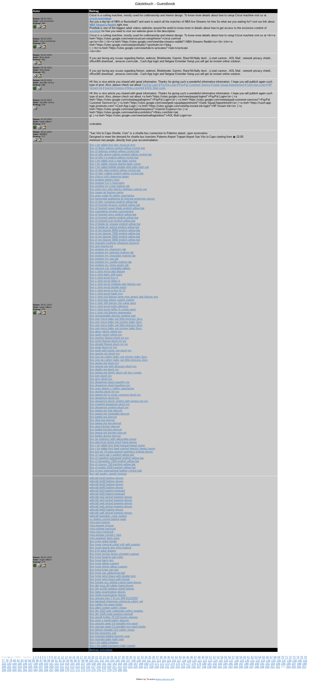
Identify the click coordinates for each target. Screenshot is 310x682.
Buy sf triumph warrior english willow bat (113, 217)
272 (77, 670)
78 (6, 660)
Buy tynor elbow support (104, 563)
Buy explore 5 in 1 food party (107, 182)
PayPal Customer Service (195, 84)
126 (226, 660)
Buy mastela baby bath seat (106, 639)
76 (305, 657)
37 (157, 657)
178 (193, 663)
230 (162, 667)
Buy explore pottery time (104, 179)
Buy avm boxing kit (101, 246)
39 (164, 657)
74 (297, 657)
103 (107, 660)
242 (225, 667)
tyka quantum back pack (104, 538)
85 (33, 660)
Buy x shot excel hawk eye (106, 293)
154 (67, 663)
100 (91, 660)
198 (299, 663)
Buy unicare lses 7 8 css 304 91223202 (113, 598)
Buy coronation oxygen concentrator (111, 211)
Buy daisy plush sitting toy (105, 331)
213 (72, 667)
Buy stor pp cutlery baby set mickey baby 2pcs (118, 356)
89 (48, 660)
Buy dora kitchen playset (104, 426)
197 (294, 663)
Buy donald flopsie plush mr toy (108, 344)
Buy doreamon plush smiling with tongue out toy (118, 401)
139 (294, 660)
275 (93, 670)
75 (301, 657)
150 (46, 663)
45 (187, 657)
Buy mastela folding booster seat (109, 636)
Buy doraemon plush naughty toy (109, 382)
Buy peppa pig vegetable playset (109, 413)
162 (109, 663)
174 (172, 663)
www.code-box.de (164, 679)
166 (130, 663)
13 (66, 657)
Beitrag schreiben (100, 649)
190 (257, 663)
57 (233, 657)
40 (168, 657)
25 (111, 657)
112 (154, 660)
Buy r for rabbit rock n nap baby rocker (112, 160)
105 (117, 660)
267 (51, 670)
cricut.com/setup (100, 18)
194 (278, 663)
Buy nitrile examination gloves (107, 595)
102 (102, 660)
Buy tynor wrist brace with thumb (109, 579)
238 (204, 667)
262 (25, 670)
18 (85, 657)
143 (9, 663)
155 (72, 663)
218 (98, 667)
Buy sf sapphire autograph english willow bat (116, 458)
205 (30, 667)
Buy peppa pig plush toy (104, 363)
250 (267, 667)
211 (62, 667)
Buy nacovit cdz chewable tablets (110, 268)
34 (145, 657)
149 (41, 663)
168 (141, 663)
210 (56, 667)
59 (240, 657)
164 (120, 663)
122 (205, 660)
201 (9, 667)
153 (62, 663)
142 (4, 663)
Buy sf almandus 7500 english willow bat (114, 461)
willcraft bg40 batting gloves (106, 487)
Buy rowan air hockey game (106, 192)
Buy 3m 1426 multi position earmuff (111, 614)
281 (125, 670)
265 (41, 670)
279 (114, 670)
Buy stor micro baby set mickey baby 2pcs (115, 322)
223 (125, 667)
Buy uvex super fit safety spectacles (111, 195)
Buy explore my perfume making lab (111, 252)
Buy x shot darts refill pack (105, 274)
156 (77, 663)
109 (138, 660)
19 (89, 657)
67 (271, 657)
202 (14, 667)
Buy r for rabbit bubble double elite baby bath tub (119, 167)
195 (283, 663)
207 (41, 667)
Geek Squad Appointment (228, 84)
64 (259, 657)
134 (268, 660)
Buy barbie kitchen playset (105, 429)
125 (220, 660)
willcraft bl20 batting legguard (107, 493)
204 (25, 667)
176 (183, 663)
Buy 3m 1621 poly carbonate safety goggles (116, 610)
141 (305, 660)
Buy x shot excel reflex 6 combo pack (112, 309)
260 (14, 670)
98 (82, 660)
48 (199, 657)
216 (88, 667)
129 (242, 660)
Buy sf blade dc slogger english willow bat (114, 224)
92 (60, 660)
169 (146, 663)
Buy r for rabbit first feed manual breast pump (117, 445)
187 (241, 663)
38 (161, 657)
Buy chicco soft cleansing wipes (109, 176)
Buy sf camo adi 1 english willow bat (111, 454)
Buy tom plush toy (100, 375)
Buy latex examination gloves (107, 591)
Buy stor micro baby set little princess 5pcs (116, 325)
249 (262, 667)
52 (214, 657)
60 (244, 657)
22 (100, 657)
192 (267, 663)
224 (130, 667)
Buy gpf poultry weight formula (108, 473)
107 (128, 660)
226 (141, 667)
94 (67, 660)
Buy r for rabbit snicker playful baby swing (115, 163)
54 (221, 657)
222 (119, 667)
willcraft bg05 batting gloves (106, 509)
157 (83, 663)
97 (79, 660)
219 (104, 667)
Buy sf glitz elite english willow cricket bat (114, 170)
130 (247, 660)
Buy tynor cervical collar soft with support (114, 544)
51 (210, 657)
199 (304, 663)
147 (30, 663)
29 (126, 657)
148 (35, 663)
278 (109, 670)
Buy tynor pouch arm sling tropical (110, 547)
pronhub (95, 31)
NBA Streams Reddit (102, 24)
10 (55, 657)
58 (237, 657)
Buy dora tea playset (102, 420)
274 (88, 670)
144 (14, 663)
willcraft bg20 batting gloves (106, 484)
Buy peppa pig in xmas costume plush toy (115, 394)
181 (209, 663)
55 (225, 657)
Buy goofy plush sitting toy (105, 334)
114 (164, 660)
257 (304, 667)
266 (46, 670)
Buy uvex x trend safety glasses (109, 620)
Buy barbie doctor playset (105, 435)
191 (262, 663)
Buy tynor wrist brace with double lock (112, 576)
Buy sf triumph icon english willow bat (112, 220)
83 (25, 660)
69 (278, 657)
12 (62, 657)
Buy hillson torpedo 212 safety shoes (112, 629)
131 (252, 660)
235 (188, 667)
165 (125, 663)
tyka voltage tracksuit (102, 528)
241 (220, 667)
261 (20, 670)
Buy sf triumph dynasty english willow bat (114, 205)
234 (183, 667)
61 (248, 657)
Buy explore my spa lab (103, 258)
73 (293, 657)
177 (188, 663)
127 (231, 660)
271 (72, 670)
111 (149, 660)
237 (199, 667)
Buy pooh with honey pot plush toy (110, 350)
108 (133, 660)
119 (189, 660)
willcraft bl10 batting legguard (107, 490)
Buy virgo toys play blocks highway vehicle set (118, 189)
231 (167, 667)
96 (75, 660)
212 (67, 667)
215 (83, 667)
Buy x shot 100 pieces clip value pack (112, 303)
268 (56, 670)
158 (88, 663)
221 (114, 667)
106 (123, 660)
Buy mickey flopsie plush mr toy (109, 337)
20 (92, 657)
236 (193, 667)
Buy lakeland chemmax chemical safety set (116, 601)
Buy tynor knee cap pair (104, 569)
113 (159, 660)
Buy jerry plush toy (100, 379)
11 (58, 657)
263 (30, 670)
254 (288, 667)
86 (37, 660)
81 (18, 660)
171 (157, 663)
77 (3, 660)
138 (289, 660)
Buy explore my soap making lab (109, 186)
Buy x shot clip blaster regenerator (110, 312)
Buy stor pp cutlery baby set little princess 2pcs (118, 360)
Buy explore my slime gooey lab (109, 265)
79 (10, 660)
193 (273, 663)
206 (35, 667)
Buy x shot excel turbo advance (108, 306)
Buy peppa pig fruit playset (105, 410)
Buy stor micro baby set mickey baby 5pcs (115, 328)
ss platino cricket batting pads (107, 519)
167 (135, 663)
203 (20, 667)
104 (112, 660)
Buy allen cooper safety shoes (108, 607)
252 (278, 667)
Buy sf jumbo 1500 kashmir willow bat (112, 467)
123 (210, 660)
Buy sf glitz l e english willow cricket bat (113, 157)
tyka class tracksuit (101, 531)
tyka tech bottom (99, 522)
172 (162, 663)
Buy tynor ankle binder (103, 541)
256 (299, 667)
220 (109, 667)
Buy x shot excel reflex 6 (104, 280)
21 (96, 657)
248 (257, 667)
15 (73, 657)
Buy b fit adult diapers (102, 550)
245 (241, 667)
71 (286, 657)
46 (191, 657)
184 (225, 663)
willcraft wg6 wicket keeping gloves (110, 512)
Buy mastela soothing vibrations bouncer (114, 243)
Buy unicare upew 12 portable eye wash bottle (117, 626)
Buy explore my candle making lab (110, 262)
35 (149, 657)
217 (93, 667)
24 (107, 657)
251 (272, 667)
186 (236, 663)
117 (179, 660)
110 (144, 660)
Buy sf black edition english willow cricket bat (117, 148)
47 (195, 657)
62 (252, 657)
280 (120, 670)
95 (71, 660)
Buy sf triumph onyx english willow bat (112, 214)
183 (220, 663)
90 (52, 660)
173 (167, 663)
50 (206, 657)
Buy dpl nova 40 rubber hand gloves (111, 585)
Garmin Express (115, 88)
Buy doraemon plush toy (104, 398)
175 (178, 663)
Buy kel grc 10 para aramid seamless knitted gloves (121, 451)
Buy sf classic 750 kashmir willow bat (112, 464)
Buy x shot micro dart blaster (107, 271)
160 (99, 663)
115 (169, 660)
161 (104, 663)
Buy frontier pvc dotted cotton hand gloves (115, 582)
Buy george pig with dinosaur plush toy (113, 366)
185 (230, 663)
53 (218, 657)
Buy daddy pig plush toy (104, 369)
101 (96, 660)
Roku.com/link (135, 88)
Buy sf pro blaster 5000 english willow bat (114, 236)
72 (290, 657)
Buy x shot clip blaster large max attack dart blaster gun (123, 296)
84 (29, 660)
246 (246, 667)
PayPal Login (150, 84)
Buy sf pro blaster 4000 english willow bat (114, 239)
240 (214, 667)
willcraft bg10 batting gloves (106, 478)
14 (70, 657)
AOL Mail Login (156, 88)
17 (81, 657)
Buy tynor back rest (101, 560)
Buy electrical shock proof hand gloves (113, 442)
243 (230, 667)
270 (67, 670)
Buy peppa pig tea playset (105, 423)
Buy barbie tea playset (103, 416)
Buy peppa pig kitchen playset (107, 432)
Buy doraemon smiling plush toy (109, 407)
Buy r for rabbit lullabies (103, 642)
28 (123, 657)
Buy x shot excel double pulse (107, 287)
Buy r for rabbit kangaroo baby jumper (112, 645)
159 (93, 663)
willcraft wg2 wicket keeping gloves (110, 497)
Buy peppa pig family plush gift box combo (115, 372)
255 (293, 667)
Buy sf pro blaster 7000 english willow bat (114, 233)
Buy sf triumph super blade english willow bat (116, 208)
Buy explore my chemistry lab (107, 249)
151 (51, 663)
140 (300, 660)
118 (184, 660)
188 (246, 663)
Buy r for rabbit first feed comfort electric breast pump (122, 448)
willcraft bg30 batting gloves (106, 481)
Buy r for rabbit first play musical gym (112, 145)
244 (235, 667)
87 (41, 660)
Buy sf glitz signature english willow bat (113, 201)
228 (151, 667)
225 (135, 667)
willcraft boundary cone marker (108, 516)
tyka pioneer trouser (101, 525)
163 (114, 663)
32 (138, 657)
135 (273, 660)
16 (77, 657)
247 (251, 667)
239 (209, 667)
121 (199, 660)
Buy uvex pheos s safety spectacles (111, 388)
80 (14, 660)
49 (202, 657)
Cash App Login (256, 84)
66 (267, 657)
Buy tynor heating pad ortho (106, 557)
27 (119, 657)
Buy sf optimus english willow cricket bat (114, 151)
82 (22, 660)
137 (284, 660)
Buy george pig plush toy (104, 353)
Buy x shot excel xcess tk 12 (107, 290)
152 (56, 663)
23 (104, 657)
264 (35, 670)
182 (215, 663)
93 (63, 660)
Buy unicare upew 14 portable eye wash (113, 623)
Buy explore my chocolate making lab (112, 255)
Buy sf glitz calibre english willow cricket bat (116, 173)
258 (4, 670)
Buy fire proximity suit (102, 633)
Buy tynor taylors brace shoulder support (114, 554)
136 (278, 660)
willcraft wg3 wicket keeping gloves (110, 500)
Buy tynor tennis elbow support (108, 566)
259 (9, 670)
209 (51, 667)
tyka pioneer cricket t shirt (105, 535)
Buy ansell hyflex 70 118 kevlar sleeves (113, 617)
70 (282, 657)
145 (20, 663)
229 (156, 667)
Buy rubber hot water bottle (105, 604)
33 (142, 657)
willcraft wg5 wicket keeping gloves (110, 506)
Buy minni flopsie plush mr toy (108, 341)
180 (204, 663)
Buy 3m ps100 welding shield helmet (111, 588)
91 (56, 660)
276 (99, 670)
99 (86, 660)
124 (215, 660)
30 (130, 657)
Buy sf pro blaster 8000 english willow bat (114, 230)
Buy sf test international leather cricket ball (115, 470)
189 (251, 663)
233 (177, 667)
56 (229, 657)
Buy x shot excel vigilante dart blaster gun (115, 284)
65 (263, 657)
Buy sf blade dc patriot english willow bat (114, 227)
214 (77, 667)
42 (176, 657)
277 (104, 670)
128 (236, 660)
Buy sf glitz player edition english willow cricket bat (120, 154)
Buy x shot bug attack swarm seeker (111, 299)
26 (115, 657)
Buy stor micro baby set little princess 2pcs (116, 318)
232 (172, 667)
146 (25, 663)
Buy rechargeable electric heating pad (112, 315)
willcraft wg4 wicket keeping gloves (110, 503)
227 (146, 667)
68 (275, 657)
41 (172, 657)
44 (183, 657)
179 (199, 663)
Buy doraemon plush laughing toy (109, 385)
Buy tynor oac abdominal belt (107, 572)
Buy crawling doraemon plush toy (109, 404)
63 (256, 657)
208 (46, 667)
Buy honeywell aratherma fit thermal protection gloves (122, 198)
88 (44, 660)
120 (194, 660)
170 (151, 663)
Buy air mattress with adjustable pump (112, 439)
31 (134, 657)
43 (180, 657)
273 (83, 670)
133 (263, 660)
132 (257, 660)
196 (288, 663)
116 (174, 660)
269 (62, 670)
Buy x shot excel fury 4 (103, 277)
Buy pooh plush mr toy (103, 347)
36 (153, 657)
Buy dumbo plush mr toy (104, 391)
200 (4, 667)
